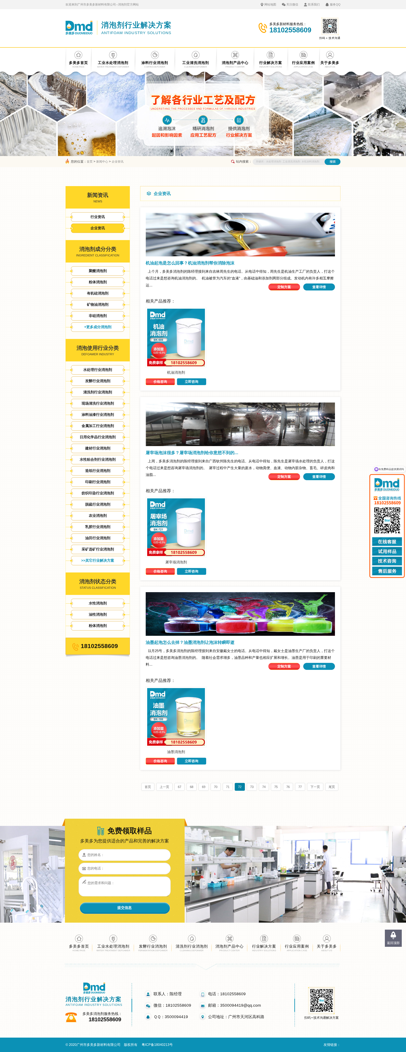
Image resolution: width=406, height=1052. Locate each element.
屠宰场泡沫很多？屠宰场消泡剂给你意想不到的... (192, 452)
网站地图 (270, 4)
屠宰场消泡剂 (176, 562)
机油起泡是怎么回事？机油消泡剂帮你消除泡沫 (190, 263)
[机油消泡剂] (176, 367)
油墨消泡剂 (176, 752)
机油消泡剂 (176, 372)
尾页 (332, 787)
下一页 (315, 787)
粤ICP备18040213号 (157, 1044)
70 (215, 787)
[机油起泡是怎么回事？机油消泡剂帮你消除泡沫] (240, 234)
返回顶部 (393, 943)
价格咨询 (160, 381)
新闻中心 (102, 161)
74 (264, 787)
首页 (90, 161)
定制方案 (284, 287)
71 (227, 787)
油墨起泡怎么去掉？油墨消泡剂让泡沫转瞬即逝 (190, 642)
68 (191, 787)
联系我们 (314, 4)
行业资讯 (98, 217)
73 (252, 787)
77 (300, 787)
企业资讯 (117, 161)
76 (288, 787)
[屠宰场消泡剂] (176, 556)
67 (179, 787)
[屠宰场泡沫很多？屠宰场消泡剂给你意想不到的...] (240, 424)
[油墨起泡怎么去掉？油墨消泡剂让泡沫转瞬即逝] (240, 614)
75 (276, 787)
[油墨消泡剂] (176, 746)
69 (203, 787)
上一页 (164, 787)
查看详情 (319, 287)
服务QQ (335, 4)
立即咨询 (191, 381)
